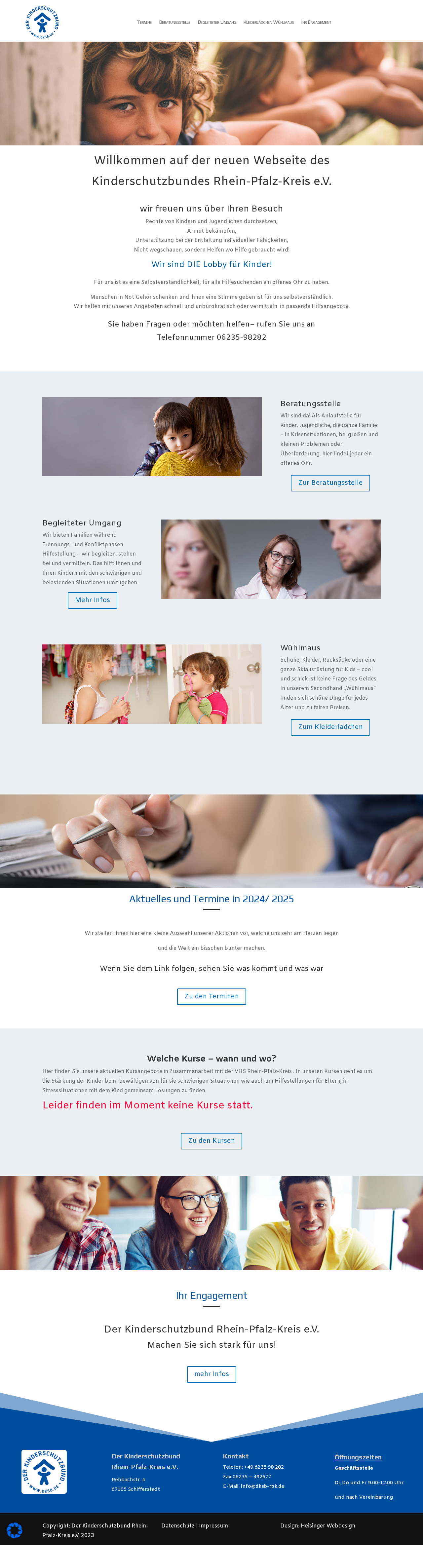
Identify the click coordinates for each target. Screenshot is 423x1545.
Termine (144, 22)
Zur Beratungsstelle (330, 483)
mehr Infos (211, 1374)
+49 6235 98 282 (264, 1467)
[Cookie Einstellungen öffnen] (14, 1536)
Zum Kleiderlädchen (330, 727)
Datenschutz (178, 1526)
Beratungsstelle (174, 22)
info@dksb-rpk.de (262, 1486)
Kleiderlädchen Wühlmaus (268, 22)
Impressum (213, 1526)
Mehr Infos (92, 600)
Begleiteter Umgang (217, 22)
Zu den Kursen (211, 1141)
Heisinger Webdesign (328, 1526)
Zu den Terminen (211, 996)
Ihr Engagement (316, 22)
